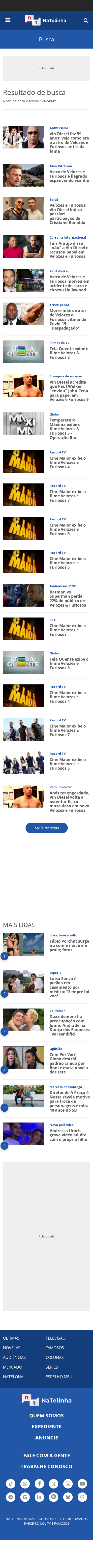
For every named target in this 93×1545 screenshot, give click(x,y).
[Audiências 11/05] (23, 594)
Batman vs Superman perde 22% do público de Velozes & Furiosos (68, 598)
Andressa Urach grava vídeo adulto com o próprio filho (68, 1135)
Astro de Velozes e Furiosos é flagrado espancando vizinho (69, 176)
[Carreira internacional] (23, 246)
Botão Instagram (68, 1488)
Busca (46, 39)
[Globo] (23, 423)
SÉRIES (52, 1367)
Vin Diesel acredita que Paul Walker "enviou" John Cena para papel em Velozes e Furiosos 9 (69, 390)
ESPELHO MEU (59, 1376)
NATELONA (13, 1376)
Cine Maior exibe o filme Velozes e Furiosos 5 (68, 563)
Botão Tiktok (10, 1488)
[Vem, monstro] (23, 795)
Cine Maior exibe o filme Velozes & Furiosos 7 (68, 730)
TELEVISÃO (55, 1338)
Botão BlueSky (68, 1501)
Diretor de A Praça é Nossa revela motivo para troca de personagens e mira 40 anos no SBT (70, 1101)
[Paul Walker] (23, 280)
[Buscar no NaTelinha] (86, 20)
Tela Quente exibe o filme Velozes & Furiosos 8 (69, 353)
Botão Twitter (53, 1488)
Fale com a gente (46, 1455)
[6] (23, 1133)
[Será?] (23, 208)
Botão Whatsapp (25, 1488)
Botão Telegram (10, 1501)
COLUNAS (55, 1357)
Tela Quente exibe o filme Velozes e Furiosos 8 (69, 663)
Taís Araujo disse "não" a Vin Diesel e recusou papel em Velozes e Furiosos (69, 250)
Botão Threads (82, 1501)
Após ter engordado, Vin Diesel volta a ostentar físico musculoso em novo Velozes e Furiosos (70, 801)
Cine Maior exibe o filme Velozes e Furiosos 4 (68, 462)
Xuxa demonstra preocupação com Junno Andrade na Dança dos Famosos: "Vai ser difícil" (70, 1025)
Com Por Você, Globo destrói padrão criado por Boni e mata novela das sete (69, 1063)
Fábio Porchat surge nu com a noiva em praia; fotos (69, 945)
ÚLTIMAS (11, 1338)
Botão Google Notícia (25, 1501)
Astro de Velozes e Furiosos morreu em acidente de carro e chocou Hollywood (70, 283)
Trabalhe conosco (46, 1466)
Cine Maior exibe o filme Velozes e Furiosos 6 (68, 529)
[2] (23, 981)
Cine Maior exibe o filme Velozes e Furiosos (68, 630)
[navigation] (8, 19)
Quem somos (46, 1415)
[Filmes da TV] (23, 351)
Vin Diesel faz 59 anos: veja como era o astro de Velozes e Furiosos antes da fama (69, 142)
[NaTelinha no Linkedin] (39, 1497)
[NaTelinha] (45, 20)
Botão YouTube (82, 1488)
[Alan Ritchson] (23, 174)
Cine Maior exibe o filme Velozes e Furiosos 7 (68, 496)
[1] (23, 944)
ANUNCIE (46, 1437)
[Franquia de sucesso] (23, 385)
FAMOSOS (55, 1347)
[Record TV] (23, 461)
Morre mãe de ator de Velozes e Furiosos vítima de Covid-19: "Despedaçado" (68, 319)
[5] (23, 1095)
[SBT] (23, 628)
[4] (23, 1057)
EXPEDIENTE (47, 1426)
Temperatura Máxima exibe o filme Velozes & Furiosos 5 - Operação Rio (65, 428)
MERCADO (12, 1367)
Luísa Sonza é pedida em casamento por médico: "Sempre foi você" (69, 987)
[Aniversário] (23, 136)
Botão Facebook (39, 1488)
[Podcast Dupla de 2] (53, 1497)
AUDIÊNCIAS (14, 1357)
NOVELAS (11, 1347)
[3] (23, 1019)
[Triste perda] (23, 313)
